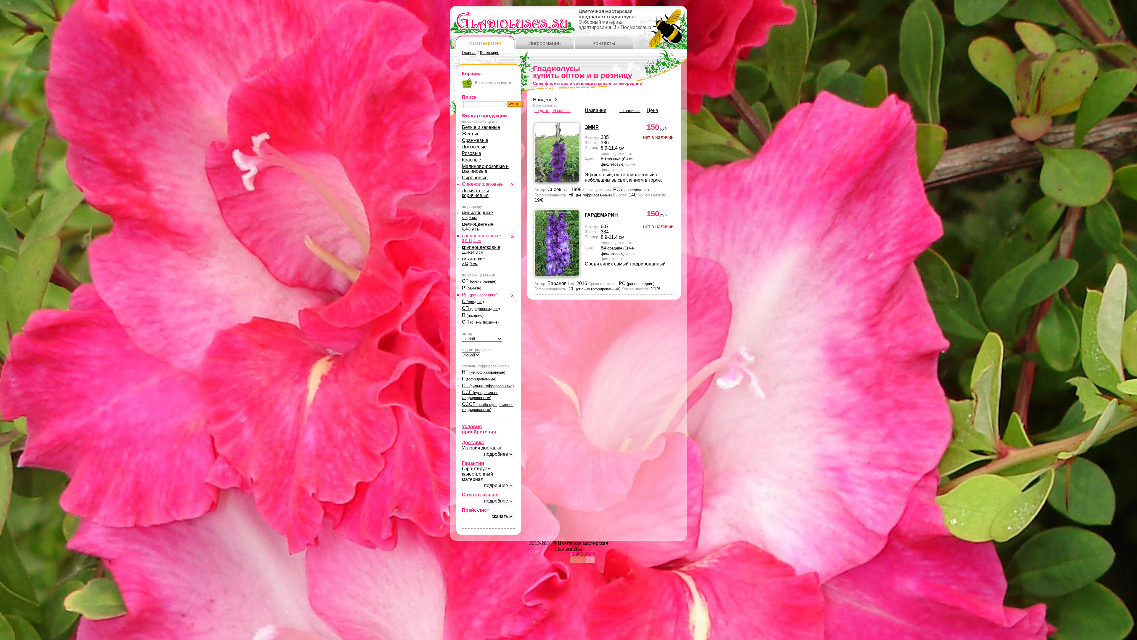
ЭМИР (592, 127)
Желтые (471, 133)
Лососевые (474, 146)
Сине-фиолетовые (482, 184)
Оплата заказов (480, 494)
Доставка (473, 442)
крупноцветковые (481, 250)
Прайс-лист (475, 510)
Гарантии (473, 463)
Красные (471, 159)
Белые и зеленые (481, 127)
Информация (544, 43)
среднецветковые (481, 238)
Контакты (603, 43)
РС (479, 294)
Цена (652, 110)
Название (595, 110)
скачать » (502, 516)
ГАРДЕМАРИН (601, 214)
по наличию (629, 110)
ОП (480, 321)
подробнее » (498, 454)
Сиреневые (475, 177)
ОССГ (487, 407)
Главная (469, 52)
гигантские (473, 261)
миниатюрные (477, 215)
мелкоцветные (478, 226)
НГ (483, 372)
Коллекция (485, 43)
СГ (488, 385)
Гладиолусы (568, 548)
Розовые (471, 153)
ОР (479, 281)
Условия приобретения (479, 429)
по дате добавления (552, 110)
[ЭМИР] (556, 181)
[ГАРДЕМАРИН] (556, 275)
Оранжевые (475, 140)
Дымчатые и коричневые (475, 193)
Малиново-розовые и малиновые (485, 169)
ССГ (480, 395)
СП (481, 308)
